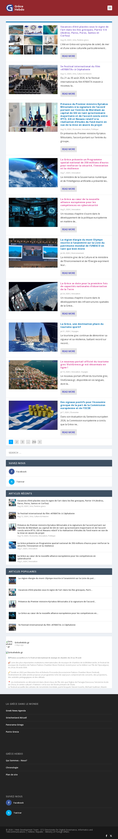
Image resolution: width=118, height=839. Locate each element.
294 (34, 442)
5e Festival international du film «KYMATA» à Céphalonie (80, 68)
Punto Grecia (12, 731)
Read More (68, 56)
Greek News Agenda (16, 710)
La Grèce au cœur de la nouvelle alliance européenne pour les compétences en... (58, 613)
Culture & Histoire (84, 74)
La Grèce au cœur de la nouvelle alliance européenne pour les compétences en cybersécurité (79, 202)
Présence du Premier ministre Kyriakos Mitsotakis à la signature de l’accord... (57, 601)
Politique (94, 129)
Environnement (78, 253)
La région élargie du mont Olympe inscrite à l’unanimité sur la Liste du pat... (56, 578)
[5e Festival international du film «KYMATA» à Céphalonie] (33, 79)
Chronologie (12, 767)
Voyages (75, 331)
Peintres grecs (82, 40)
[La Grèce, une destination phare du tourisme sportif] (33, 337)
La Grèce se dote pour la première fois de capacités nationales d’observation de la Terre (83, 286)
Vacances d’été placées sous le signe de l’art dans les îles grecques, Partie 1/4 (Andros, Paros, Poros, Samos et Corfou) (84, 31)
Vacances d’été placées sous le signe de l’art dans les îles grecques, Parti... (55, 590)
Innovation (86, 129)
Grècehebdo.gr (22, 642)
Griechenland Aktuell (16, 717)
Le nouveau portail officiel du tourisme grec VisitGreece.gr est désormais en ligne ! (84, 364)
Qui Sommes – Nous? (16, 760)
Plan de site (12, 774)
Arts (74, 40)
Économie (77, 129)
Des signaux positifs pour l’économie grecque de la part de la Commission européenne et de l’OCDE (82, 405)
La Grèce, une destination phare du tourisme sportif (81, 325)
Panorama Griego (15, 724)
